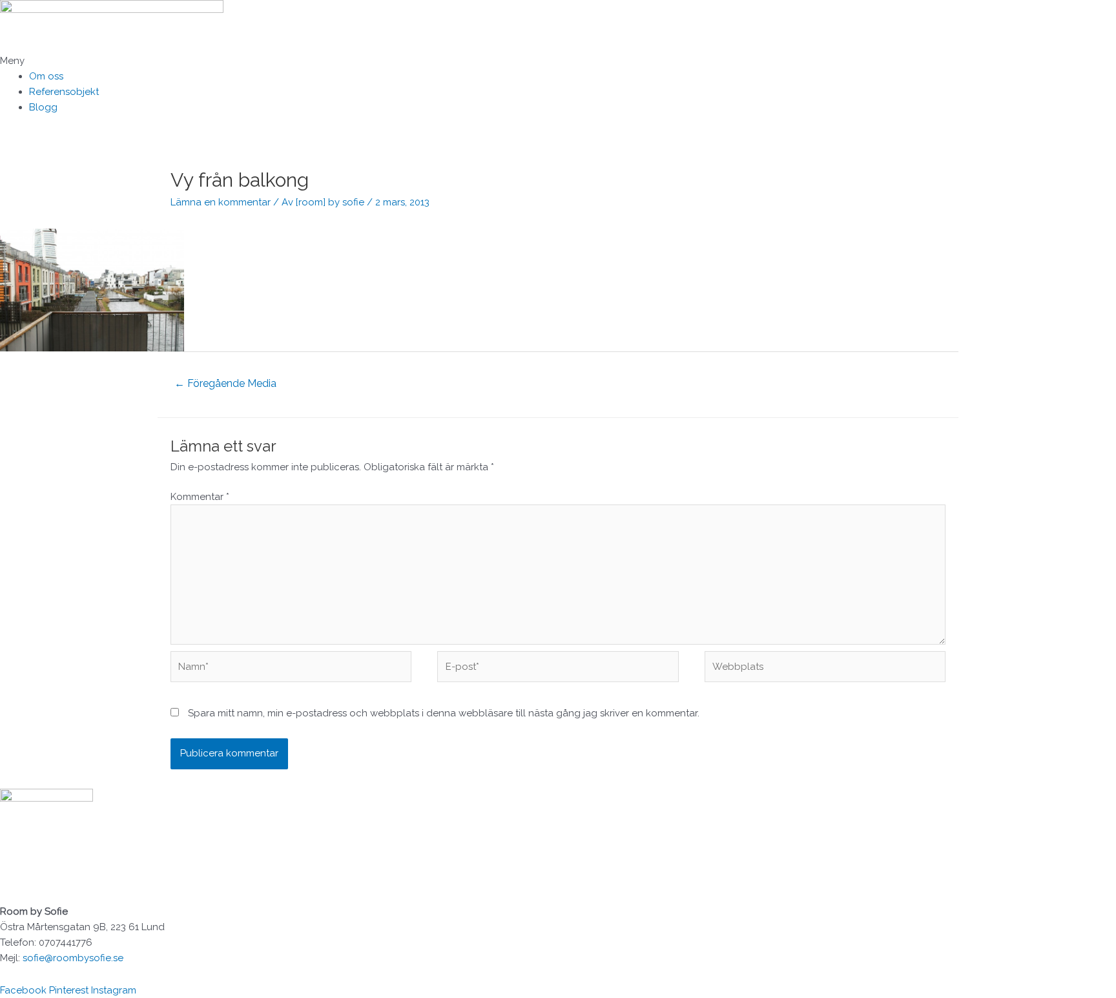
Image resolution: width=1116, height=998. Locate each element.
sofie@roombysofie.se (73, 958)
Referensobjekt (64, 92)
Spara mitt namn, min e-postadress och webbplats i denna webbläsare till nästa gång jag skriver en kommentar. (443, 713)
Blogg (43, 107)
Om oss (46, 76)
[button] (558, 60)
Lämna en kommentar (220, 202)
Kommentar (199, 497)
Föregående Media (225, 383)
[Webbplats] (825, 669)
